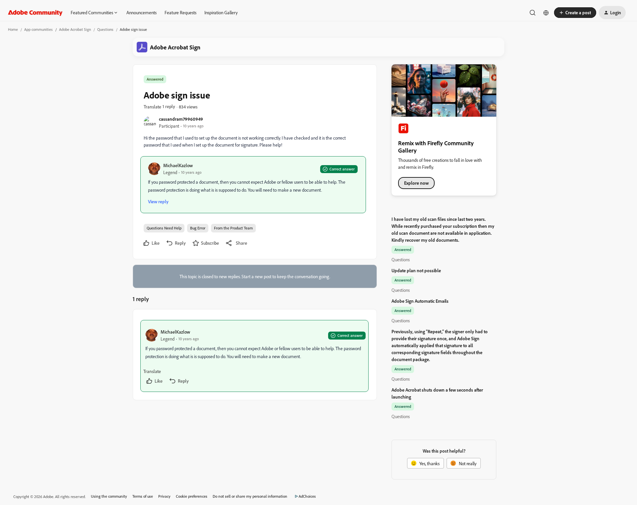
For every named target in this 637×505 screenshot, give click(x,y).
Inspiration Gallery (221, 12)
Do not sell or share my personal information (250, 496)
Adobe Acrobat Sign (75, 29)
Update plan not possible (416, 270)
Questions (105, 29)
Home (13, 29)
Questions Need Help (164, 227)
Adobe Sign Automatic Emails (420, 301)
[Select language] (546, 12)
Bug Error (197, 227)
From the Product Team (233, 227)
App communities (38, 29)
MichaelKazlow (178, 165)
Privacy (164, 496)
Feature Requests (180, 12)
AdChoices (307, 496)
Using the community (109, 496)
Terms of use (142, 496)
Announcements (141, 12)
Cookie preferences (191, 496)
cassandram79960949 (181, 119)
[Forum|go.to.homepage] (35, 12)
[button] (575, 12)
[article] (254, 356)
